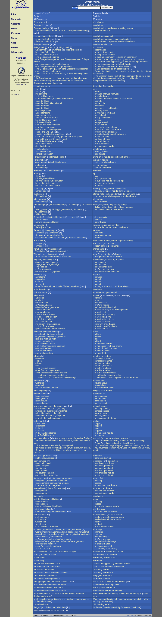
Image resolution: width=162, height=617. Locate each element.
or (109, 132)
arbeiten (37, 295)
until (106, 348)
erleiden (37, 356)
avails (110, 76)
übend (38, 463)
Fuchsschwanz (54, 170)
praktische (40, 458)
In (67, 73)
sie (39, 267)
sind (39, 578)
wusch (38, 524)
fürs (56, 30)
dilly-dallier (114, 205)
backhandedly (113, 108)
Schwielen (40, 219)
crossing (98, 491)
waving (98, 383)
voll (55, 587)
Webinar (60, 237)
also (110, 71)
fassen (57, 125)
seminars (99, 233)
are (142, 448)
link (98, 125)
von (37, 134)
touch (106, 144)
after (132, 593)
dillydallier (103, 205)
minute (96, 199)
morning (136, 445)
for (102, 61)
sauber (43, 351)
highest (122, 78)
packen (37, 61)
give (99, 127)
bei (36, 52)
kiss (95, 165)
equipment (108, 36)
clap (97, 421)
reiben (55, 332)
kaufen (55, 117)
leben (62, 134)
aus (37, 113)
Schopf (59, 66)
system (130, 28)
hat (42, 271)
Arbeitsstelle (46, 546)
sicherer (42, 144)
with (118, 64)
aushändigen (48, 259)
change (98, 529)
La (94, 607)
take (99, 57)
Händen (48, 122)
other (108, 485)
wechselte (49, 539)
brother (123, 440)
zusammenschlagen (66, 551)
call (114, 440)
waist (113, 183)
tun (61, 587)
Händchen (38, 149)
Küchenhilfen (41, 196)
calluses (98, 219)
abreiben (47, 332)
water (129, 599)
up (104, 183)
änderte (67, 539)
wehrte (38, 284)
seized (97, 563)
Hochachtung (64, 81)
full (113, 587)
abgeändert (75, 534)
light (113, 584)
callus (95, 217)
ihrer (42, 81)
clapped (98, 426)
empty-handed (101, 122)
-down (114, 188)
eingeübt (46, 465)
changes (105, 536)
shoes (146, 445)
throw (97, 551)
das (75, 78)
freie (42, 127)
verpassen (56, 69)
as (112, 69)
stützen (59, 181)
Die (36, 78)
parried (98, 279)
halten (49, 98)
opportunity (98, 47)
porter (115, 194)
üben (49, 227)
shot (106, 286)
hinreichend (40, 408)
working (98, 298)
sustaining (108, 358)
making (115, 593)
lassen (53, 127)
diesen (59, 78)
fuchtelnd (39, 383)
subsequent (118, 438)
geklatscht (40, 426)
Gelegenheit (39, 47)
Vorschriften (51, 329)
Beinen (67, 286)
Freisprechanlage (41, 28)
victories (107, 191)
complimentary (100, 81)
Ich (36, 440)
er (36, 267)
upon (107, 292)
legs (127, 286)
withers (107, 240)
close (109, 81)
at (95, 52)
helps (104, 196)
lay (96, 292)
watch (95, 243)
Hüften (38, 176)
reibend (59, 334)
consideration (133, 78)
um (71, 78)
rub (96, 332)
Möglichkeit (64, 47)
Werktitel (61, 607)
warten (66, 64)
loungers (130, 207)
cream (119, 346)
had (107, 271)
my (117, 440)
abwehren (38, 274)
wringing (96, 390)
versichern (78, 81)
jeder (71, 73)
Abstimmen (40, 162)
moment (144, 61)
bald (55, 584)
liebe (52, 590)
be (98, 141)
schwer (38, 312)
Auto (61, 30)
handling (96, 601)
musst (41, 450)
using (136, 593)
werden (68, 478)
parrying (98, 277)
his (108, 256)
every (132, 71)
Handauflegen (40, 157)
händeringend (40, 390)
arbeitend (39, 298)
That (97, 548)
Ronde (99, 607)
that (102, 566)
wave (97, 380)
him (120, 590)
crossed (98, 493)
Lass (36, 575)
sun (113, 346)
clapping (98, 423)
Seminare (39, 233)
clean (107, 351)
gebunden (55, 578)
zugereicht (51, 411)
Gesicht (57, 599)
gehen (56, 136)
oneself (113, 292)
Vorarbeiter (38, 249)
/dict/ (17, 94)
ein (41, 339)
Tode (45, 326)
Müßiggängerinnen (60, 209)
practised (99, 465)
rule (106, 329)
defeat (119, 375)
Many (95, 584)
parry (97, 274)
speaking (122, 28)
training (107, 458)
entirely (100, 554)
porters (118, 196)
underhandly (100, 108)
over (102, 259)
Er (36, 256)
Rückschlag (46, 370)
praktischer (55, 235)
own (120, 227)
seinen (42, 324)
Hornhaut (73, 217)
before (129, 440)
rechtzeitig (60, 438)
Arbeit (63, 235)
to (95, 54)
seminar (96, 230)
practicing (109, 463)
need (107, 445)
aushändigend (52, 262)
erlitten (38, 361)
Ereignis (87, 438)
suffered (98, 361)
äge (38, 170)
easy (107, 136)
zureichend (52, 408)
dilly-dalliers (119, 207)
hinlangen (58, 406)
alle (45, 587)
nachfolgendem (76, 438)
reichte (38, 403)
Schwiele (38, 217)
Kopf (55, 551)
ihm (64, 590)
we (139, 448)
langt (56, 413)
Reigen (37, 607)
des (48, 581)
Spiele (13, 38)
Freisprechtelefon (41, 44)
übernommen (58, 478)
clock (106, 243)
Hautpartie (60, 217)
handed (98, 264)
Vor (35, 593)
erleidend (39, 358)
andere (41, 485)
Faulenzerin (86, 205)
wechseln (38, 529)
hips (96, 176)
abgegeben (40, 264)
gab (46, 269)
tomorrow (128, 445)
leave (132, 443)
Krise (42, 73)
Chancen (57, 50)
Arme (41, 181)
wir (79, 450)
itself (116, 76)
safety (146, 593)
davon (53, 575)
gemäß (38, 329)
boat (129, 66)
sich (37, 96)
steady (99, 110)
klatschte (39, 430)
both (122, 64)
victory (104, 188)
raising (96, 160)
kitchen (96, 194)
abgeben (37, 259)
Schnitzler (50, 607)
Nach (36, 599)
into (110, 227)
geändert (65, 534)
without (98, 132)
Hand (36, 89)
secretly (98, 101)
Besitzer (43, 544)
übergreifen (39, 488)
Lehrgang (49, 230)
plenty (107, 127)
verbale (121, 81)
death (114, 326)
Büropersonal (40, 22)
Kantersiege (40, 191)
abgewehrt (40, 279)
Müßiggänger (39, 205)
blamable (61, 377)
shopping (119, 445)
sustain (107, 356)
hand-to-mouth (109, 134)
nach (57, 593)
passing (106, 408)
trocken (43, 353)
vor (67, 438)
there (143, 71)
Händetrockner (40, 86)
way (103, 509)
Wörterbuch (16, 52)
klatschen (38, 421)
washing (98, 517)
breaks (122, 593)
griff (38, 563)
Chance (51, 47)
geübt (37, 465)
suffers (98, 363)
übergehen (38, 478)
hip (94, 173)
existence (121, 134)
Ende (63, 584)
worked (98, 300)
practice (114, 461)
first (102, 52)
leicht (37, 136)
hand (95, 89)
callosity (103, 217)
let (98, 129)
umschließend (41, 501)
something (105, 69)
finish (108, 443)
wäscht (38, 522)
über (45, 551)
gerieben (62, 336)
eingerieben (40, 336)
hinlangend (63, 408)
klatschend (40, 423)
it (109, 348)
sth (101, 129)
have (102, 445)
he (96, 267)
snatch (100, 59)
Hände (38, 91)
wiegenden (44, 178)
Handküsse (40, 167)
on (96, 103)
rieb (37, 341)
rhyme (104, 132)
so (102, 435)
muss (41, 448)
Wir (35, 587)
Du (36, 450)
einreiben (38, 332)
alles (48, 548)
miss (99, 66)
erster (41, 52)
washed (98, 519)
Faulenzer (72, 205)
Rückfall (44, 368)
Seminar (37, 230)
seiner (58, 98)
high (120, 240)
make (107, 584)
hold (99, 98)
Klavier (47, 475)
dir (46, 450)
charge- (101, 251)
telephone (107, 44)
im (53, 30)
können (37, 452)
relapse (108, 368)
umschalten (48, 529)
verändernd (84, 532)
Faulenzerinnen (40, 212)
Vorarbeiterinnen (57, 251)
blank (42, 348)
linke (42, 141)
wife (112, 256)
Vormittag (56, 448)
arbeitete (48, 305)
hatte (47, 271)
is (107, 71)
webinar (98, 237)
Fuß (51, 132)
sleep (142, 440)
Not (56, 590)
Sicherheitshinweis (42, 596)
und (47, 132)
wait (99, 61)
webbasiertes (41, 237)
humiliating (112, 377)
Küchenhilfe (39, 194)
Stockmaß (38, 240)
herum (44, 401)
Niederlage (62, 375)
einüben (42, 461)
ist (47, 73)
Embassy (103, 76)
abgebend (39, 262)
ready (147, 448)
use (98, 69)
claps (97, 428)
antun (44, 292)
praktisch (38, 455)
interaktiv (43, 289)
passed (106, 411)
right (138, 61)
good (108, 61)
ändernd (63, 532)
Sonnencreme (49, 346)
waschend (44, 517)
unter (37, 101)
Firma (45, 314)
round (102, 393)
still (98, 438)
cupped (98, 504)
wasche (40, 569)
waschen (67, 450)
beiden (48, 563)
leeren (41, 122)
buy (98, 117)
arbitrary (112, 225)
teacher (108, 321)
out (105, 129)
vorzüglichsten (51, 81)
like (100, 254)
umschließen (53, 499)
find (98, 136)
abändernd (72, 532)
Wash (95, 593)
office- (98, 22)
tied (122, 566)
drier (101, 86)
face (101, 599)
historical (111, 375)
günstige (47, 64)
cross (97, 488)
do (99, 566)
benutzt (52, 78)
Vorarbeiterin (54, 249)
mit (36, 94)
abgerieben (52, 336)
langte (59, 415)
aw (97, 170)
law (117, 225)
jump (99, 54)
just (94, 438)
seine (37, 546)
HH (94, 604)
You (96, 448)
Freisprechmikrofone (44, 41)
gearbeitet (39, 300)
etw (36, 71)
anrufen (68, 440)
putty (105, 254)
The (96, 76)
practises (99, 468)
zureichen (48, 406)
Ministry (96, 78)
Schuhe (69, 448)
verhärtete (50, 217)
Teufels (54, 581)
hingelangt (62, 411)
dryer (95, 86)
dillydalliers (107, 207)
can (95, 566)
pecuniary (107, 373)
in (36, 98)
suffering (99, 358)
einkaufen (78, 448)
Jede (37, 73)
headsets (130, 41)
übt (36, 468)
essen (83, 450)
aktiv (36, 289)
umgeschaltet (53, 534)
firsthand (111, 113)
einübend (46, 463)
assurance (109, 78)
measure (97, 240)
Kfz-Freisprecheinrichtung (75, 30)
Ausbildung (50, 458)
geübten (42, 473)
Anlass (47, 71)
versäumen (83, 69)
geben (51, 96)
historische (52, 375)
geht (42, 139)
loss (114, 373)
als (36, 321)
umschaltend (52, 532)
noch (36, 438)
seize (120, 57)
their (115, 209)
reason (113, 132)
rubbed (98, 336)
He (96, 256)
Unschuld (63, 572)
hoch (42, 557)
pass (105, 406)
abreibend (50, 334)
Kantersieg (38, 188)
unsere (46, 590)
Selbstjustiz (39, 225)
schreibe (43, 445)
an (103, 57)
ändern (58, 529)
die (36, 54)
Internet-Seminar (76, 237)
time (107, 209)
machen (49, 584)
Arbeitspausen (43, 593)
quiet (103, 103)
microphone (108, 39)
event (127, 438)
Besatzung (45, 511)
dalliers (98, 207)
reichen (55, 183)
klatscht (39, 428)
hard (104, 312)
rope (115, 127)
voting (97, 162)
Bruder (62, 440)
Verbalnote (53, 83)
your (119, 448)
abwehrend (40, 277)
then (125, 443)
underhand (99, 106)
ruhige (42, 110)
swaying (107, 178)
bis (36, 183)
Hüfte (36, 173)
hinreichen (38, 406)
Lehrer (41, 321)
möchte (42, 440)
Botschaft (43, 78)
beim (79, 59)
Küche (44, 319)
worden (65, 483)
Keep (95, 575)
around (113, 607)
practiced (108, 465)
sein (56, 254)
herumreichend (42, 396)
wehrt (37, 281)
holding (98, 151)
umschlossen (41, 504)
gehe (36, 443)
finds (100, 139)
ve (97, 587)
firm (109, 317)
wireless (119, 39)
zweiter (42, 115)
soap (120, 599)
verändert (85, 534)
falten (47, 146)
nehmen (54, 71)
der (40, 94)
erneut (36, 81)
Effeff (57, 566)
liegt (81, 73)
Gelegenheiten (42, 50)
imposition (116, 157)
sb (102, 127)
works (104, 302)
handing (98, 262)
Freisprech (38, 25)
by (96, 94)
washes (98, 522)
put (98, 181)
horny (97, 222)
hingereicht (40, 411)
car (106, 30)
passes (105, 413)
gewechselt (40, 534)
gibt (42, 267)
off (101, 560)
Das (37, 548)
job (111, 546)
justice (104, 225)
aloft (112, 557)
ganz (41, 554)
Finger (47, 575)
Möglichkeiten (72, 50)
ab (46, 267)
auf (36, 64)
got (100, 587)
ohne (37, 132)
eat (96, 450)
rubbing (98, 334)
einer (41, 317)
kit (104, 28)
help (102, 194)
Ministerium (83, 78)
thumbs (106, 141)
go (135, 440)
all (101, 141)
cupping (98, 501)
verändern (76, 529)
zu (60, 71)
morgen (48, 448)
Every (97, 71)
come (99, 183)
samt (37, 511)
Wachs (37, 254)
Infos (13, 14)
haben (54, 141)
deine (41, 575)
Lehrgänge (53, 233)
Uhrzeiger (38, 243)
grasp (125, 59)
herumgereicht (41, 398)
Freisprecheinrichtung (43, 36)
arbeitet (44, 302)
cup (96, 499)
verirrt (36, 509)
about (103, 380)
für (36, 314)
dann (64, 445)
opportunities (100, 50)
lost (94, 509)
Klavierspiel (58, 488)
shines (114, 348)
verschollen (45, 509)
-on (99, 235)
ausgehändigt (53, 264)
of (120, 76)
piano (113, 475)
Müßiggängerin (57, 205)
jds (44, 254)
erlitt (37, 365)
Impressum (131, 615)
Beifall (43, 435)
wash (113, 448)
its (118, 78)
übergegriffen (41, 493)
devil (99, 581)
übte (37, 470)
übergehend (40, 480)
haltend (48, 151)
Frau (70, 256)
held (96, 154)
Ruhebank (63, 581)
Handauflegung (57, 157)
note (115, 81)
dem (41, 475)
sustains (106, 363)
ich (36, 269)
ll (96, 443)
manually (115, 94)
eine (37, 57)
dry (106, 353)
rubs (97, 339)
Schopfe (85, 59)
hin (42, 413)
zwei (37, 141)
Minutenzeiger (40, 199)
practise (98, 461)
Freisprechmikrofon (42, 39)
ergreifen (54, 54)
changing (99, 532)
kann (39, 566)
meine (47, 572)
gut (62, 136)
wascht (43, 519)
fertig (58, 445)
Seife (78, 599)
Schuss (44, 286)
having (114, 517)
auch (51, 73)
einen (37, 286)
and (127, 593)
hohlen (48, 506)
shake (100, 96)
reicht (37, 401)
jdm (37, 127)
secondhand (100, 115)
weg (42, 560)
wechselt (45, 536)
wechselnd (40, 532)
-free (98, 25)
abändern (67, 529)
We (94, 587)
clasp (99, 146)
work (97, 295)
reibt (37, 339)
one (123, 98)
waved (97, 385)
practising (99, 463)
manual (106, 94)
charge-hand (98, 249)
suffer (97, 356)
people (98, 209)
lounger (124, 205)
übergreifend (41, 491)
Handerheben (40, 160)
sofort (50, 599)
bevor (46, 438)
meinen (54, 440)
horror (120, 551)
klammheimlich (57, 103)
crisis (103, 71)
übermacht (38, 496)
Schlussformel (40, 83)
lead (99, 134)
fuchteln (37, 380)
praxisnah (47, 455)
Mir (35, 578)
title (138, 607)
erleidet (38, 363)
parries (98, 281)
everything (112, 548)
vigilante (96, 225)
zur (49, 120)
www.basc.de (21, 84)
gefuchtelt (39, 385)
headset (127, 39)
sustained (107, 361)
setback (108, 370)
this (123, 76)
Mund (56, 134)
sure (101, 144)
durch (51, 162)
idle (116, 581)
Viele (36, 584)
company (111, 314)
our (103, 587)
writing (115, 443)
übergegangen (41, 483)
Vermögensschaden (50, 373)
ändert (59, 536)
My (94, 578)
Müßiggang (39, 581)
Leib (45, 185)
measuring (128, 240)
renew (141, 76)
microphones (111, 41)
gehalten (49, 154)
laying (95, 157)
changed (98, 534)
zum (42, 71)
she (99, 267)
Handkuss (38, 165)
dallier (95, 205)
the (98, 52)
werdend (63, 480)
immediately (138, 599)
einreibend (40, 334)
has (103, 271)
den (44, 125)
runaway (96, 188)
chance (111, 54)
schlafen (86, 440)
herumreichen (40, 393)
